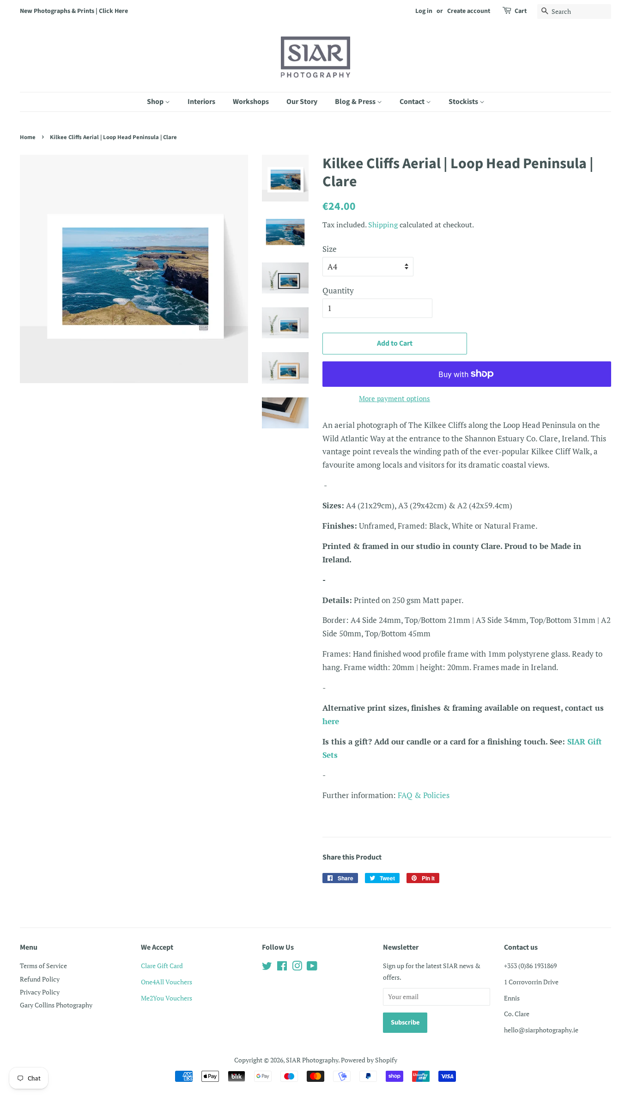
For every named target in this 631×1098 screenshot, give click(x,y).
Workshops (251, 102)
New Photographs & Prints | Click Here (74, 11)
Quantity (338, 290)
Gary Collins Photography (56, 1004)
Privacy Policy (40, 992)
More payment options (394, 398)
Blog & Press (356, 102)
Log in (423, 11)
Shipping (383, 225)
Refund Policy (40, 979)
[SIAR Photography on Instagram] (297, 967)
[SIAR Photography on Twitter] (267, 967)
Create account (468, 11)
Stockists (464, 102)
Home (28, 137)
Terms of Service (43, 965)
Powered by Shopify (369, 1059)
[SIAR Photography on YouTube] (312, 967)
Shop (156, 102)
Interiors (201, 102)
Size (329, 249)
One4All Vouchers (166, 981)
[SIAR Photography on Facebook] (282, 967)
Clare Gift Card (162, 965)
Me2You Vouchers (166, 998)
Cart (521, 11)
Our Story (301, 102)
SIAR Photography (312, 1059)
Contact (413, 102)
